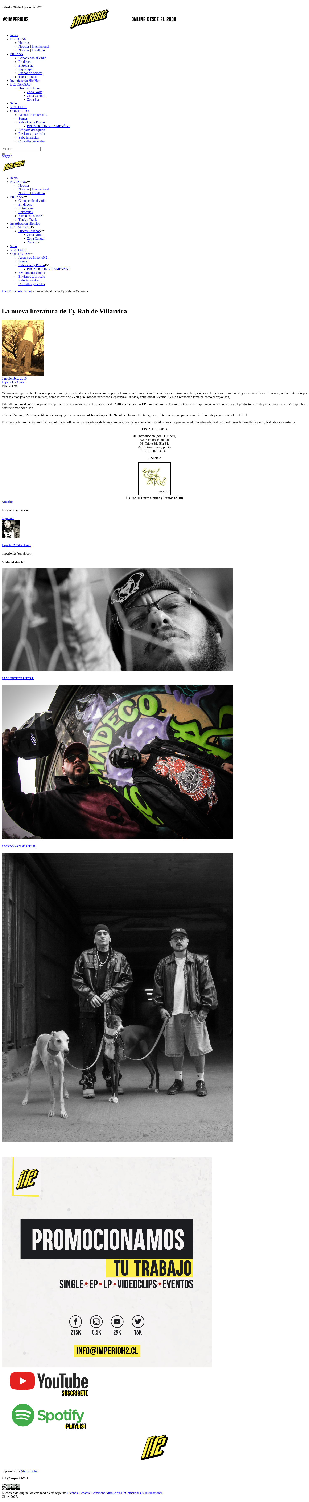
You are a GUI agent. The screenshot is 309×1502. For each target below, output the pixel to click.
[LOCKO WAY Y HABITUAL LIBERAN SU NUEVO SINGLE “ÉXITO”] (117, 838)
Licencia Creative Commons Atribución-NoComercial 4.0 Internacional (114, 1493)
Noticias (14, 291)
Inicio (5, 291)
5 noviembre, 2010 (14, 378)
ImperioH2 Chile (13, 382)
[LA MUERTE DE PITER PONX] (117, 670)
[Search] (3, 154)
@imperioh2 (29, 1471)
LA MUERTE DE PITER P (18, 678)
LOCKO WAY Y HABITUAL (19, 846)
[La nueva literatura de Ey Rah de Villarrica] (11, 537)
